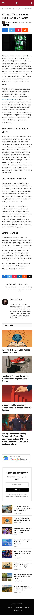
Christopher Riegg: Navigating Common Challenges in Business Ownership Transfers (23, 565)
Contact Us (10, 607)
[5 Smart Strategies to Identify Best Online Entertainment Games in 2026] (7, 530)
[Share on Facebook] (5, 30)
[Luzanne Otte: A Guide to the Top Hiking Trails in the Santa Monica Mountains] (7, 588)
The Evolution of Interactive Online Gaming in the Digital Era (22, 553)
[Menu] (3, 3)
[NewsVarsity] (17, 3)
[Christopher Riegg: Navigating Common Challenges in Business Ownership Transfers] (7, 565)
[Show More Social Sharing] (30, 30)
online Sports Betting (8, 99)
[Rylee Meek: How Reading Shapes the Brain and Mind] (17, 338)
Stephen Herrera (12, 22)
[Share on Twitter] (12, 30)
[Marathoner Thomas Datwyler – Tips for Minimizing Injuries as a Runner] (17, 364)
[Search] (31, 3)
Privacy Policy (17, 496)
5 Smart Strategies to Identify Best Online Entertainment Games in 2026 (23, 530)
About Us (26, 607)
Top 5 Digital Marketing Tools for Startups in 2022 (25, 289)
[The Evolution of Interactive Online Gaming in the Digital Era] (7, 554)
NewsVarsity (5, 8)
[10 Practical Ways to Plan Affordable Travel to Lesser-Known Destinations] (7, 509)
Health (6, 25)
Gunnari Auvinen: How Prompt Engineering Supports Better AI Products (23, 541)
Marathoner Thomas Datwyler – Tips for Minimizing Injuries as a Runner (15, 378)
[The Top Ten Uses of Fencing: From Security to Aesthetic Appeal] (7, 577)
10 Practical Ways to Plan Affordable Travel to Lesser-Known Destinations (22, 508)
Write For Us (18, 607)
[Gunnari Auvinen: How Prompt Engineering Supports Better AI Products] (7, 542)
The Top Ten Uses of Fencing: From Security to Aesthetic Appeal (23, 576)
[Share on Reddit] (25, 30)
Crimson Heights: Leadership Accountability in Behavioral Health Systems (17, 407)
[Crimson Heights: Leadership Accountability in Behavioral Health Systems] (17, 393)
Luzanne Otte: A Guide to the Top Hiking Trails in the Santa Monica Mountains (23, 588)
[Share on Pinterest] (18, 30)
